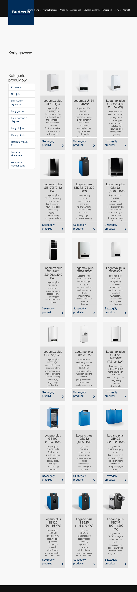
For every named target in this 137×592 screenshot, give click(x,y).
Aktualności (76, 10)
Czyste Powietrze (92, 10)
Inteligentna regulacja (17, 102)
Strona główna (34, 10)
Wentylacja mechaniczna (18, 163)
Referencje (107, 10)
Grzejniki (15, 94)
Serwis (117, 10)
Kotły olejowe (18, 128)
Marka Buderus (50, 10)
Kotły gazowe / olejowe (19, 119)
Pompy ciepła (18, 135)
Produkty (64, 10)
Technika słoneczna (16, 153)
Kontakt (126, 10)
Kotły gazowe (18, 111)
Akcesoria (16, 87)
